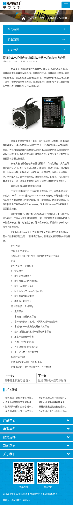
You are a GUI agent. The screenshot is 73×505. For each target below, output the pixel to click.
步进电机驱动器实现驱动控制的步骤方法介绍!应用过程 (19, 402)
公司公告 (13, 50)
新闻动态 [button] (9, 445)
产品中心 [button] (9, 420)
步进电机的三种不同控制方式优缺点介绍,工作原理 (53, 397)
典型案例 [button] (9, 428)
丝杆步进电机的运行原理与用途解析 (53, 406)
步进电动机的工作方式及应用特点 (19, 410)
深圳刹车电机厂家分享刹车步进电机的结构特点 (19, 406)
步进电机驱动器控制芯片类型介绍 (53, 402)
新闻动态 (52, 18)
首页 (42, 18)
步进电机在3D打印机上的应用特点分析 (53, 410)
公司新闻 (13, 29)
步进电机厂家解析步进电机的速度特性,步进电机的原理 (19, 397)
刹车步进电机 (17, 68)
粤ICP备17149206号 (21, 500)
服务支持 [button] (9, 437)
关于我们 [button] (9, 454)
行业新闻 (63, 18)
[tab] (36, 420)
